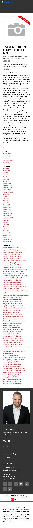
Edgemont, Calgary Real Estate (12, 297)
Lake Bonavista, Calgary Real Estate (14, 308)
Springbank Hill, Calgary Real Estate (14, 368)
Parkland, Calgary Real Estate (12, 336)
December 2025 (7, 185)
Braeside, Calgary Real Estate (12, 258)
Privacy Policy (7, 497)
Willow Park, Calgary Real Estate (12, 379)
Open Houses (7, 158)
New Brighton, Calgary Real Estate (13, 329)
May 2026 (5, 177)
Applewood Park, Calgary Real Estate (14, 250)
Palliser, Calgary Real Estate (11, 334)
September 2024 (8, 218)
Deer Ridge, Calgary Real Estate (12, 282)
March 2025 (6, 205)
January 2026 (7, 183)
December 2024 (7, 211)
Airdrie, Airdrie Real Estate (11, 248)
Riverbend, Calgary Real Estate (12, 345)
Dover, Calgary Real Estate (11, 288)
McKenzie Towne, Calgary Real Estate (14, 321)
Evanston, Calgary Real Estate (12, 301)
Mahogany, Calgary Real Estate (12, 314)
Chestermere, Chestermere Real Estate (15, 269)
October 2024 (7, 216)
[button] (5, 484)
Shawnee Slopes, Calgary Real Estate (14, 357)
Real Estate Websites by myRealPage (20, 497)
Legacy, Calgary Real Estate (11, 312)
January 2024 (7, 235)
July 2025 (5, 196)
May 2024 (5, 226)
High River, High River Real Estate (13, 306)
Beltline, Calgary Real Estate (11, 254)
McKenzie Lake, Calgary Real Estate (14, 319)
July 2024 (5, 222)
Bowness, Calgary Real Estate (12, 256)
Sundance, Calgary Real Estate (12, 372)
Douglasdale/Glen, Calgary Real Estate (14, 286)
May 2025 (5, 201)
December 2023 (7, 237)
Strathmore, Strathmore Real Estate (14, 370)
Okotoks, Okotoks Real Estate (12, 332)
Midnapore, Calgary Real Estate (12, 323)
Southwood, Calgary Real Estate (12, 366)
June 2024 (6, 224)
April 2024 (6, 229)
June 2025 (6, 198)
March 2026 (6, 181)
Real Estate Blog (8, 160)
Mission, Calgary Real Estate (11, 327)
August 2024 (6, 220)
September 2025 (8, 192)
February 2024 (7, 233)
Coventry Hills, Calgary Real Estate (13, 278)
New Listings (6, 156)
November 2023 (7, 239)
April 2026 (6, 179)
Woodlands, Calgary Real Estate (12, 383)
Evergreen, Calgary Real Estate (12, 304)
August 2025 (6, 194)
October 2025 (7, 190)
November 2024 (7, 213)
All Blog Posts (7, 153)
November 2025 (7, 188)
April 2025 (6, 203)
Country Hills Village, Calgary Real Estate (15, 276)
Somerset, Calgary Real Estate (12, 364)
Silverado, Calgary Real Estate (12, 362)
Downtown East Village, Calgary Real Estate (16, 295)
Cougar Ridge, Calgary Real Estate (13, 273)
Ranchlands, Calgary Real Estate (13, 340)
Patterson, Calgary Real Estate (12, 338)
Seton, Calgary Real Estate (11, 355)
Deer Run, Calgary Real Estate (16, 58)
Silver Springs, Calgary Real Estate (13, 360)
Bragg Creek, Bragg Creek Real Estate (14, 260)
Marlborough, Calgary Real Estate (13, 316)
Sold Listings (6, 162)
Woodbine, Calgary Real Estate (12, 381)
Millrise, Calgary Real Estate (11, 325)
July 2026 (5, 172)
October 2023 (7, 241)
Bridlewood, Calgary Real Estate (12, 263)
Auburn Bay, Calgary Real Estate (12, 252)
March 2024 (6, 231)
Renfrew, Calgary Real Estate (12, 342)
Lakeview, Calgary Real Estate (12, 310)
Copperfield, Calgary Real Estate (13, 271)
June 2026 (6, 175)
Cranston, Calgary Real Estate (12, 280)
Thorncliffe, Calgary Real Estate (12, 375)
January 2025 (7, 209)
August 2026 (6, 170)
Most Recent (6, 168)
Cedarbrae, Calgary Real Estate (12, 265)
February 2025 (7, 207)
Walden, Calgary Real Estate (11, 377)
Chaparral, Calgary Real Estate (12, 267)
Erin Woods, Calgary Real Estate (12, 299)
